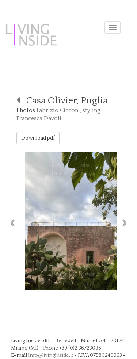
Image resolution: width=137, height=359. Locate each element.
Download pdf (38, 138)
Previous (10, 223)
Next (126, 223)
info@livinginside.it (50, 355)
